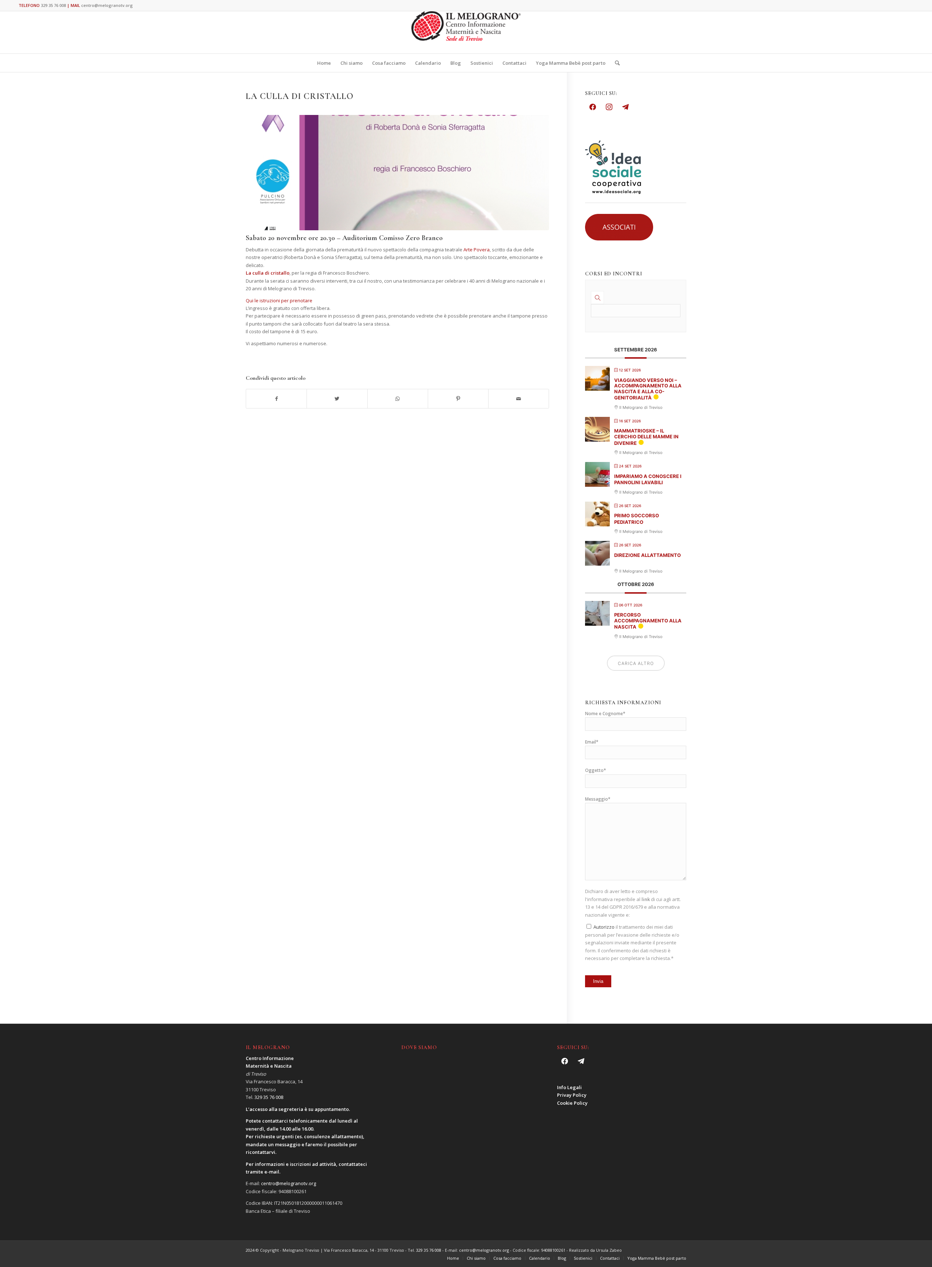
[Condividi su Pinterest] (458, 398)
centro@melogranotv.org (107, 5)
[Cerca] (615, 63)
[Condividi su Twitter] (337, 398)
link (645, 899)
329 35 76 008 (53, 5)
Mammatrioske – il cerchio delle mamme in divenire (646, 437)
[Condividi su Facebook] (276, 398)
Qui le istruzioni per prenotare (279, 300)
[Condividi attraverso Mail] (519, 398)
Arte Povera (476, 249)
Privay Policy (572, 1095)
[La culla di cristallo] (397, 172)
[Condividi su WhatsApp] (398, 398)
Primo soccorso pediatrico (636, 519)
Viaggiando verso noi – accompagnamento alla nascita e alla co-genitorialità (648, 389)
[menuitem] (324, 63)
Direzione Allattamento (647, 555)
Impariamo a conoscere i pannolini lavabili (648, 479)
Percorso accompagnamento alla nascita (648, 621)
